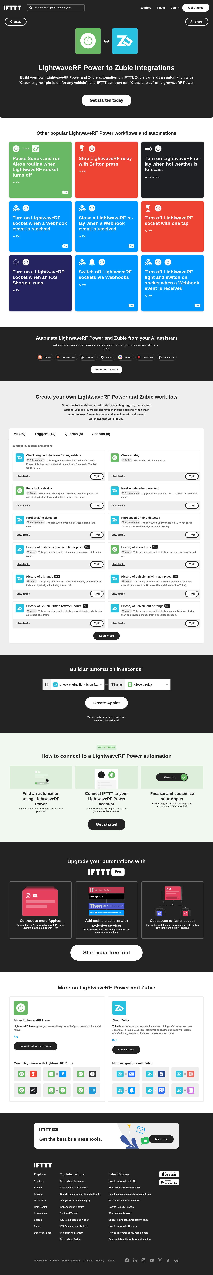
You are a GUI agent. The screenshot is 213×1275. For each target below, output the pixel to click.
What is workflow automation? (125, 1200)
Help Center (40, 1207)
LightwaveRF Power (71, 68)
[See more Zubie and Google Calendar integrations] (155, 1090)
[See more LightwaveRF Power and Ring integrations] (86, 1090)
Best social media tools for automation (130, 1239)
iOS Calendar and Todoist (74, 1226)
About (111, 1260)
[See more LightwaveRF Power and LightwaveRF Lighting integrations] (57, 1090)
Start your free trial (106, 953)
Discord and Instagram (72, 1181)
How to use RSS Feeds (121, 1207)
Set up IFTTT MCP (106, 369)
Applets (38, 1194)
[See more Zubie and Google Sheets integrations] (155, 1074)
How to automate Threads (123, 1226)
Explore (146, 7)
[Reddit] (176, 1260)
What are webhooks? (120, 1213)
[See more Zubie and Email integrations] (126, 1074)
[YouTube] (151, 1260)
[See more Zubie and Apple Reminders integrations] (185, 1090)
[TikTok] (168, 1260)
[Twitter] (159, 1260)
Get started (196, 7)
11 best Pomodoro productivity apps (129, 1220)
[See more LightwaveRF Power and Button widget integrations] (27, 1074)
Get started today (106, 100)
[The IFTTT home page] (12, 7)
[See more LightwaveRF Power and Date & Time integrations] (86, 1074)
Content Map (41, 1213)
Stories (38, 1187)
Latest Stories (119, 1174)
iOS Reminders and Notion (74, 1220)
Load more (106, 635)
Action (128, 460)
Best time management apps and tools (130, 1194)
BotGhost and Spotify (72, 1207)
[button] (106, 824)
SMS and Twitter (69, 1213)
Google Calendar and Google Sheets (80, 1194)
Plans (161, 7)
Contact (88, 1260)
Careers (54, 1260)
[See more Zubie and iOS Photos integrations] (185, 1074)
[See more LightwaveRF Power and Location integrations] (57, 1074)
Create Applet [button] (106, 703)
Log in (175, 7)
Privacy (100, 1260)
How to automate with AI (122, 1181)
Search (38, 1220)
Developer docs (42, 1232)
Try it (97, 476)
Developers (40, 1260)
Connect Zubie (126, 1049)
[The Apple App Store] (169, 1174)
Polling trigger (37, 460)
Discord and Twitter (70, 1239)
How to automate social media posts (128, 1232)
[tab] (19, 434)
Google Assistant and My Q (75, 1200)
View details (23, 476)
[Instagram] (143, 1260)
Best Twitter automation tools (125, 1187)
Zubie (124, 68)
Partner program (71, 1260)
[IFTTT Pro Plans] (87, 547)
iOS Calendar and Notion (73, 1187)
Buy (16, 1036)
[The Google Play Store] (169, 1182)
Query (33, 552)
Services (39, 1181)
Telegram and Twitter (71, 1232)
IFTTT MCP (40, 1200)
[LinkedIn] (135, 1260)
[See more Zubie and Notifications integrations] (126, 1090)
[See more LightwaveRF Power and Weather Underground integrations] (27, 1090)
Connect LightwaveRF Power (36, 1046)
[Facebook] (127, 1260)
